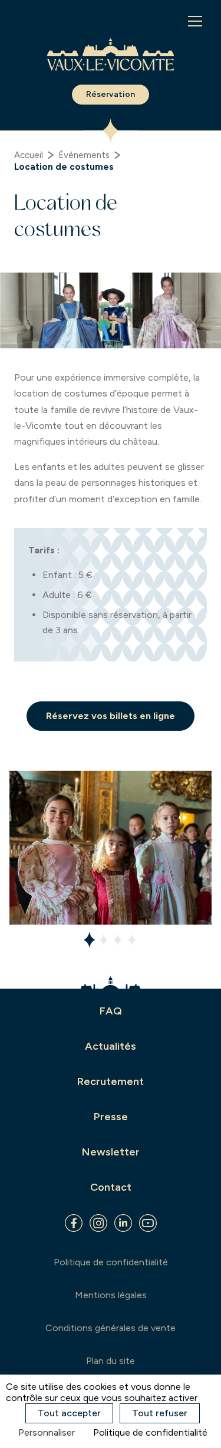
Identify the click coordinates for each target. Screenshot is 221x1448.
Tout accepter (69, 1413)
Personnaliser (46, 1432)
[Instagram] (98, 1223)
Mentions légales (111, 1295)
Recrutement (110, 1081)
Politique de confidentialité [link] (150, 1432)
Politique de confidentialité (111, 1262)
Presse (111, 1116)
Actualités (110, 1046)
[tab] (89, 940)
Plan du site (110, 1360)
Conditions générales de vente (110, 1327)
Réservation (110, 94)
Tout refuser (159, 1413)
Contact (110, 1187)
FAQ (111, 1010)
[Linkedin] (123, 1223)
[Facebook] (74, 1223)
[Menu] (195, 21)
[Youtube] (148, 1223)
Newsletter (111, 1151)
